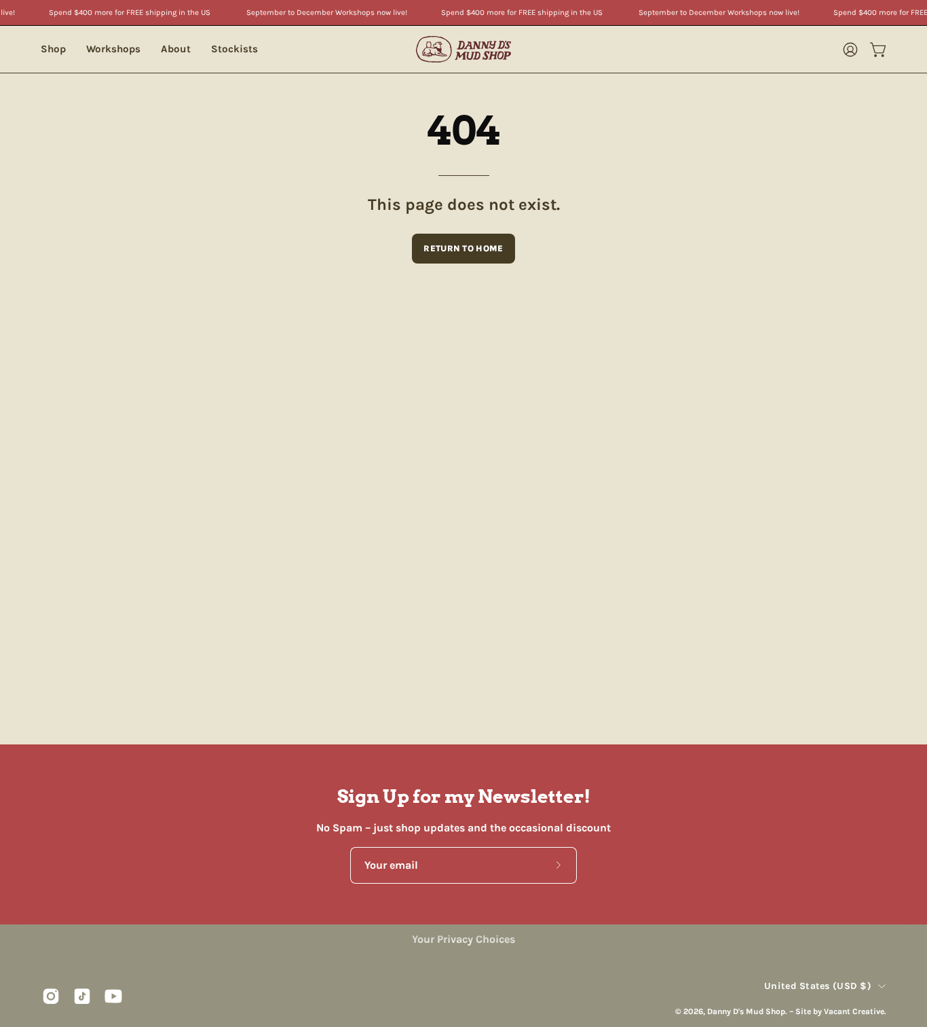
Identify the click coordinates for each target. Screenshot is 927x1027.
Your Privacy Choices (463, 939)
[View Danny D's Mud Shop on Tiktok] (82, 996)
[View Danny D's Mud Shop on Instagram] (51, 996)
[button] (113, 49)
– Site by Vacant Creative (836, 1010)
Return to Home (463, 248)
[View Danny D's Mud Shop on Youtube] (113, 996)
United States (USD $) (817, 986)
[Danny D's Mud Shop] (463, 49)
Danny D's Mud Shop (746, 1010)
